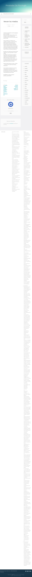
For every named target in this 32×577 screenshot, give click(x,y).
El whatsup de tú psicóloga (27, 31)
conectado (11, 123)
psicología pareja (27, 98)
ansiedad (26, 68)
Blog (5, 571)
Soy (9, 571)
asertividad (26, 70)
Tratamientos (2, 572)
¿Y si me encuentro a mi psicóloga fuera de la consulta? (27, 35)
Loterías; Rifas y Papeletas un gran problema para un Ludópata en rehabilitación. (6, 90)
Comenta (12, 26)
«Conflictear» (27, 47)
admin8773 (10, 108)
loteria (26, 82)
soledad (26, 102)
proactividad (26, 90)
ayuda (25, 72)
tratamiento (26, 104)
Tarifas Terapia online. (14, 571)
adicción (26, 66)
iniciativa (26, 78)
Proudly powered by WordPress (12, 574)
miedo (26, 86)
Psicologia (26, 94)
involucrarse (26, 80)
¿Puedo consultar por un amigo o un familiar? (16, 87)
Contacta (7, 571)
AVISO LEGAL (2, 571)
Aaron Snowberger (22, 574)
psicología (9, 26)
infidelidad (26, 76)
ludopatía (26, 84)
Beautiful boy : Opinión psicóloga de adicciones (27, 44)
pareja (25, 88)
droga (25, 74)
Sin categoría (26, 100)
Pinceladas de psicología (16, 5)
